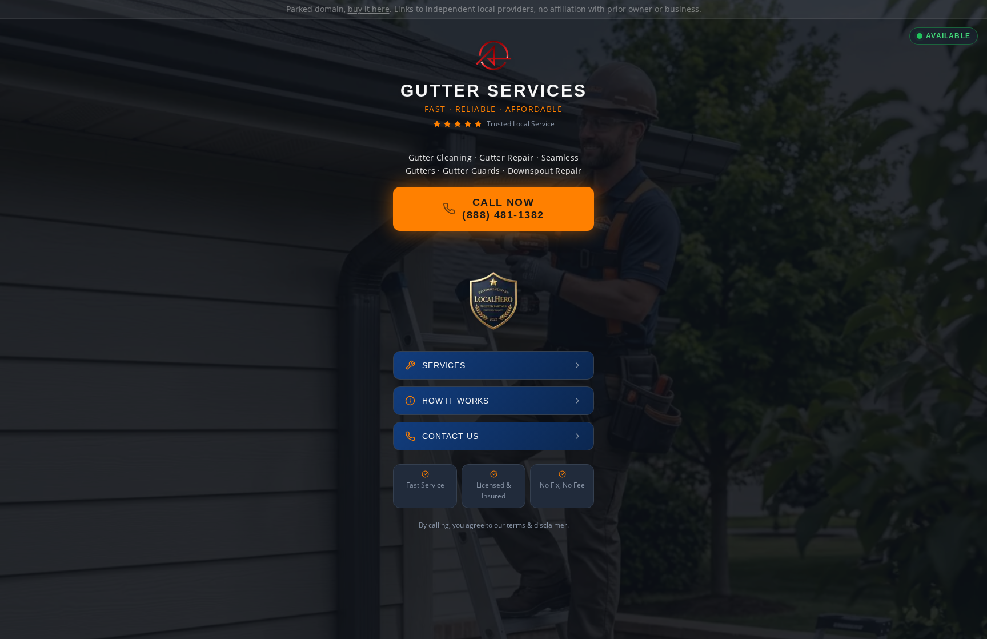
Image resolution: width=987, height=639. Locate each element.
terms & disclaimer (537, 525)
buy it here (369, 8)
